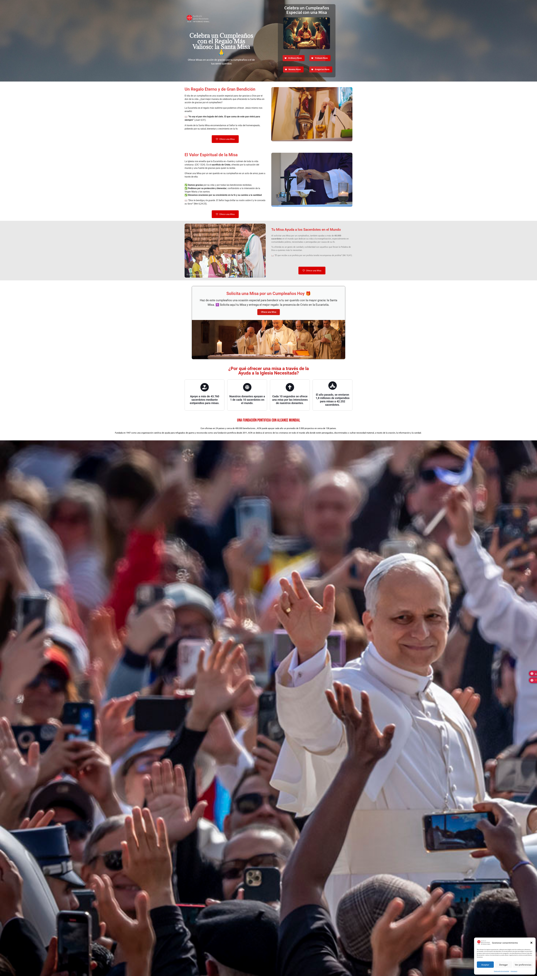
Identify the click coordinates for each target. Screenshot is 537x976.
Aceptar (485, 964)
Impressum (514, 971)
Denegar (503, 964)
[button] (531, 942)
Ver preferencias (523, 964)
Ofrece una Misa (268, 312)
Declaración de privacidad (501, 971)
